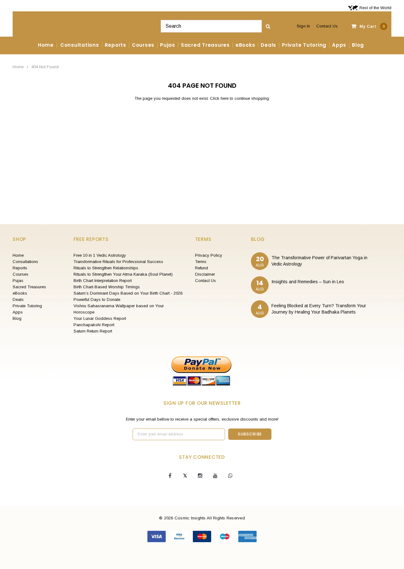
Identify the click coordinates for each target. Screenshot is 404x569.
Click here (220, 98)
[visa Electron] (180, 536)
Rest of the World (374, 7)
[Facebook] (169, 476)
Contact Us (327, 26)
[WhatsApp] (230, 476)
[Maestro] (225, 536)
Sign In (303, 26)
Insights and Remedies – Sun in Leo (307, 281)
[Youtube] (215, 476)
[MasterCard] (202, 536)
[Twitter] (185, 476)
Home (18, 66)
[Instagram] (200, 476)
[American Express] (247, 536)
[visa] (157, 536)
